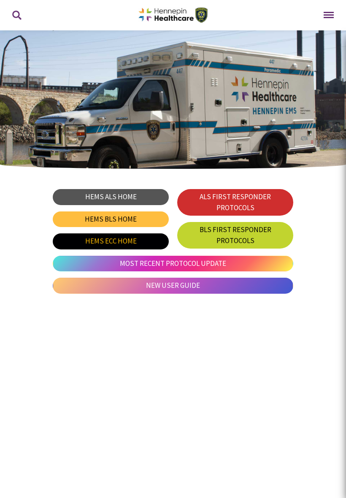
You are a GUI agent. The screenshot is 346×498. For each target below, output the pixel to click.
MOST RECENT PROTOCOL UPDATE (173, 263)
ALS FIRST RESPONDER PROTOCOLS (235, 202)
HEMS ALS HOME (111, 196)
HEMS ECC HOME (111, 241)
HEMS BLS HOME (111, 219)
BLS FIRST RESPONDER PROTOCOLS (235, 235)
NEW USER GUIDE (173, 285)
